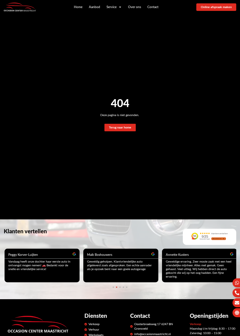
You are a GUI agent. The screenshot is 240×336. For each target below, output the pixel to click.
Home (78, 7)
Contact (152, 7)
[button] (113, 287)
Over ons (134, 7)
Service (111, 7)
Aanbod (94, 7)
